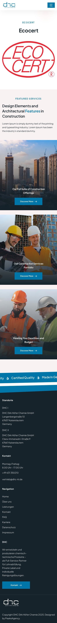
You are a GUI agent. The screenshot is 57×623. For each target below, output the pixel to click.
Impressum (8, 532)
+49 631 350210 (10, 472)
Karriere (6, 522)
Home (5, 496)
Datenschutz (9, 527)
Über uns (7, 501)
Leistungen (8, 506)
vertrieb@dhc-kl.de (12, 479)
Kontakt (6, 511)
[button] (51, 5)
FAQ (4, 517)
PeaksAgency (12, 618)
